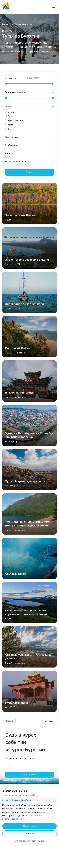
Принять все (29, 826)
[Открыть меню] (54, 7)
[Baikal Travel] (6, 6)
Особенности (11, 145)
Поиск (29, 172)
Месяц (8, 153)
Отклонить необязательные (29, 840)
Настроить (29, 833)
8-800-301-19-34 (14, 791)
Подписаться (29, 774)
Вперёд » (49, 720)
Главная (6, 24)
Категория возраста (15, 161)
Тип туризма (11, 137)
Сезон (8, 106)
